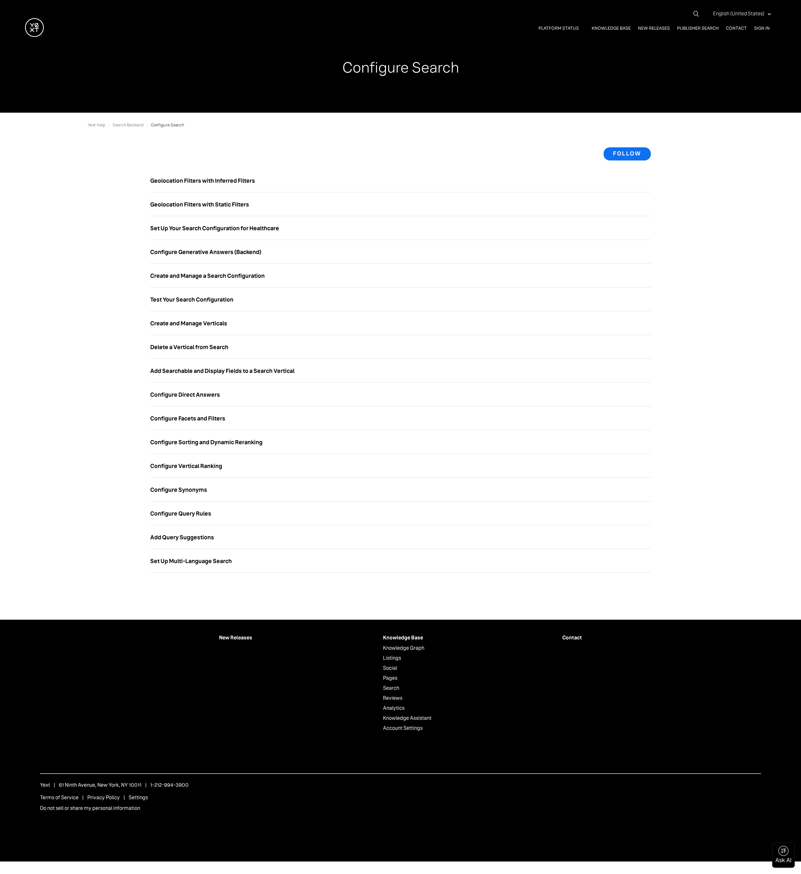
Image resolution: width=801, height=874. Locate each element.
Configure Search (167, 125)
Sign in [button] (762, 28)
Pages (390, 678)
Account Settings (403, 728)
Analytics (394, 708)
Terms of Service (59, 797)
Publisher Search (698, 28)
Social (390, 668)
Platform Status (559, 28)
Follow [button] (627, 153)
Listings (392, 658)
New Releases (654, 28)
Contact (736, 28)
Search (391, 688)
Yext (45, 785)
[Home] (34, 35)
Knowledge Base (611, 28)
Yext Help (96, 125)
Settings (138, 797)
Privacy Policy (103, 797)
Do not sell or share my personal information (90, 808)
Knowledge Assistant (407, 718)
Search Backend (128, 125)
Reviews (392, 698)
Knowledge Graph (403, 648)
